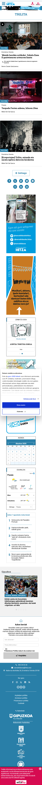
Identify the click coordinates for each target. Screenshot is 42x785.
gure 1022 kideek (14, 376)
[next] (34, 443)
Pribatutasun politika (21, 701)
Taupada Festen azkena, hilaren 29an (20, 108)
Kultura (4, 48)
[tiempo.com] (34, 473)
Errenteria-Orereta (7, 52)
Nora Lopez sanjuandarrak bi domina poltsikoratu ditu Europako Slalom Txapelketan (22, 557)
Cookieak (21, 703)
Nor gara (21, 678)
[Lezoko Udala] (21, 754)
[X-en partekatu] (15, 181)
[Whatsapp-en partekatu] (15, 187)
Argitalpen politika (21, 695)
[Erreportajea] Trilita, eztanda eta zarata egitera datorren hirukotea (18, 158)
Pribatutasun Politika (11, 651)
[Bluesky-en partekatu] (27, 181)
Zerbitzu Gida (21, 320)
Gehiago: (12, 507)
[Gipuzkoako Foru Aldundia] (21, 718)
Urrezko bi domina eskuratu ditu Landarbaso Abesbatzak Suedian (21, 546)
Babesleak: (21, 711)
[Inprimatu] (27, 187)
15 (29, 454)
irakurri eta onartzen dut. (19, 651)
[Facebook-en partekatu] (9, 181)
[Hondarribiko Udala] (21, 742)
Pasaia (4, 105)
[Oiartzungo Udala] (21, 765)
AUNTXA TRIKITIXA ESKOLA (21, 344)
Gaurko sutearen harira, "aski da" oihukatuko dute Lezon (21, 537)
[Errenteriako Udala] (21, 730)
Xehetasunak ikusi (29, 399)
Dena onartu (21, 405)
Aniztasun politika (21, 698)
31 (26, 448)
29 (18, 448)
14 (25, 454)
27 (9, 448)
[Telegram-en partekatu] (33, 181)
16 (33, 454)
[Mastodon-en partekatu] (21, 181)
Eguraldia (21, 470)
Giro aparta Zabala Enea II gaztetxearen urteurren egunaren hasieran (20, 62)
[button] (24, 507)
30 (22, 448)
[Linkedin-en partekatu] (21, 187)
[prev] (8, 443)
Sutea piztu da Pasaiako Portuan (20, 521)
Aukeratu (20, 411)
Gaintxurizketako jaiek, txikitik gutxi (20, 528)
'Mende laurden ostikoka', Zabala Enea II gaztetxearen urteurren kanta (20, 56)
